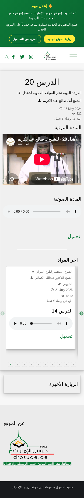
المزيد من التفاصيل (25, 39)
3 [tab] (24, 364)
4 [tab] (31, 364)
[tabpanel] (41, 307)
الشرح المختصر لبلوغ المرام (54, 271)
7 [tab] (52, 364)
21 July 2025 (63, 290)
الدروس (67, 284)
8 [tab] (59, 364)
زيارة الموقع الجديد (59, 39)
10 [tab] (73, 364)
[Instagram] (31, 57)
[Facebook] (13, 57)
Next (81, 313)
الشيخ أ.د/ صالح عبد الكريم (61, 101)
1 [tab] (10, 364)
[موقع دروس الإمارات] (42, 56)
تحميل (74, 236)
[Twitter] (22, 57)
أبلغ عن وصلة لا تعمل (59, 301)
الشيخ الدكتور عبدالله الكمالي (53, 277)
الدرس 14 (62, 310)
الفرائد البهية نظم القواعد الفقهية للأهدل (51, 93)
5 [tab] (38, 364)
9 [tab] (66, 364)
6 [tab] (45, 364)
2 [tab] (17, 364)
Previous (2, 313)
